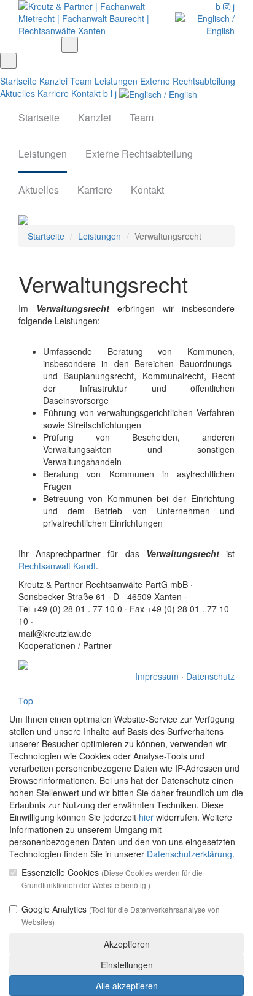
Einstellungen (127, 965)
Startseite (18, 81)
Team (81, 81)
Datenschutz (210, 676)
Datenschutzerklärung (189, 854)
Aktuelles (17, 93)
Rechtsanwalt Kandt (57, 566)
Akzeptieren (127, 944)
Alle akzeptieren (127, 985)
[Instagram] (228, 6)
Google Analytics (120, 915)
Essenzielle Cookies (112, 878)
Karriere (53, 93)
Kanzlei (53, 81)
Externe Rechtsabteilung (187, 81)
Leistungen (116, 81)
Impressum (157, 676)
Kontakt (86, 93)
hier (146, 817)
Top (25, 700)
